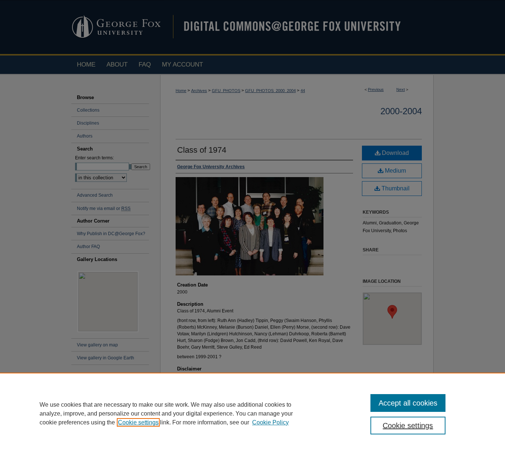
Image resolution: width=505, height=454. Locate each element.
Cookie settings (138, 422)
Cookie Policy (270, 422)
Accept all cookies (408, 403)
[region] (252, 413)
